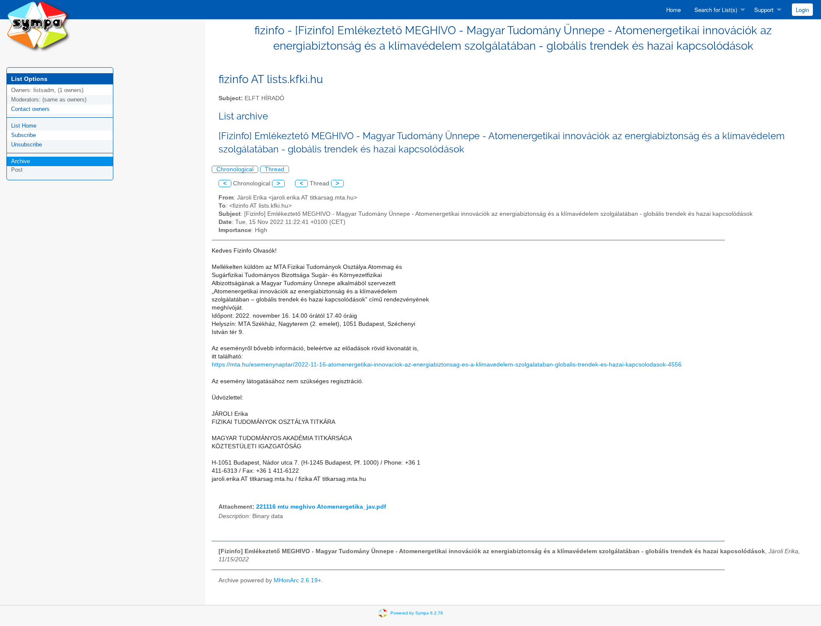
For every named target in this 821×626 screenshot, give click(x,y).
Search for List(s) (715, 10)
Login (802, 10)
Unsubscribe (26, 144)
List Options (29, 78)
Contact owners (30, 109)
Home (673, 10)
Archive (20, 161)
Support (764, 10)
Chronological (235, 169)
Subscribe (23, 135)
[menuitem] (673, 9)
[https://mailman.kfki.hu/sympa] (38, 25)
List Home (23, 125)
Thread (274, 169)
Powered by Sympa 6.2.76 (416, 612)
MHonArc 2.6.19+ (297, 580)
